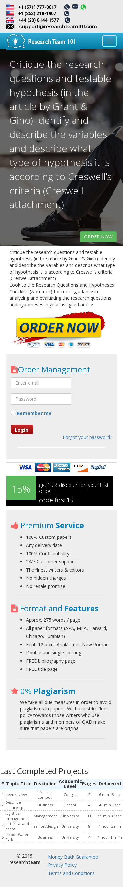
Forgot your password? (87, 437)
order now (98, 237)
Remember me (33, 413)
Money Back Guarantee (73, 857)
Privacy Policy (62, 865)
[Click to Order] (59, 330)
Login (21, 429)
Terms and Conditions (71, 873)
